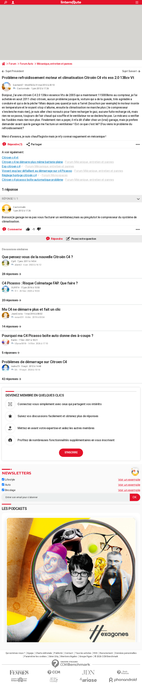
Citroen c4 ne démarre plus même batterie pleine (32, 162)
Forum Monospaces (55, 175)
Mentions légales (68, 656)
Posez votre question (83, 238)
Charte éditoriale (44, 653)
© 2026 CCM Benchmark (106, 656)
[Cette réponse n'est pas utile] (38, 229)
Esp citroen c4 (11, 166)
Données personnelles (125, 653)
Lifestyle (9, 479)
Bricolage (9, 490)
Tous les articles (83, 653)
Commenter (14, 229)
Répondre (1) (14, 144)
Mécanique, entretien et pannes (54, 63)
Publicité (58, 653)
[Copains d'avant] (19, 680)
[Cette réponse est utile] (28, 229)
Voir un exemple (129, 479)
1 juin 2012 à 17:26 (40, 88)
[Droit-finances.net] (123, 672)
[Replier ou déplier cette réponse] (138, 199)
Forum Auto (26, 63)
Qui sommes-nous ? (15, 653)
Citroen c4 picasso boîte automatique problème (32, 179)
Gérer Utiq (53, 656)
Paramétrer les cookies (35, 656)
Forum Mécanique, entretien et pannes (89, 162)
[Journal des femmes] (19, 672)
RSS (95, 653)
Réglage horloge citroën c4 (19, 175)
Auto (7, 484)
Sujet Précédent (14, 71)
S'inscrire (71, 452)
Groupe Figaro (85, 656)
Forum (12, 63)
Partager (36, 144)
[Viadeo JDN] (53, 680)
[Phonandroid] (123, 680)
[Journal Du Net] (88, 672)
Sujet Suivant (129, 71)
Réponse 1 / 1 (10, 198)
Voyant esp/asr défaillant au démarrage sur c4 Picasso (37, 171)
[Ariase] (88, 680)
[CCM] (53, 672)
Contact (69, 653)
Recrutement (106, 653)
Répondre (56, 238)
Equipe (30, 653)
